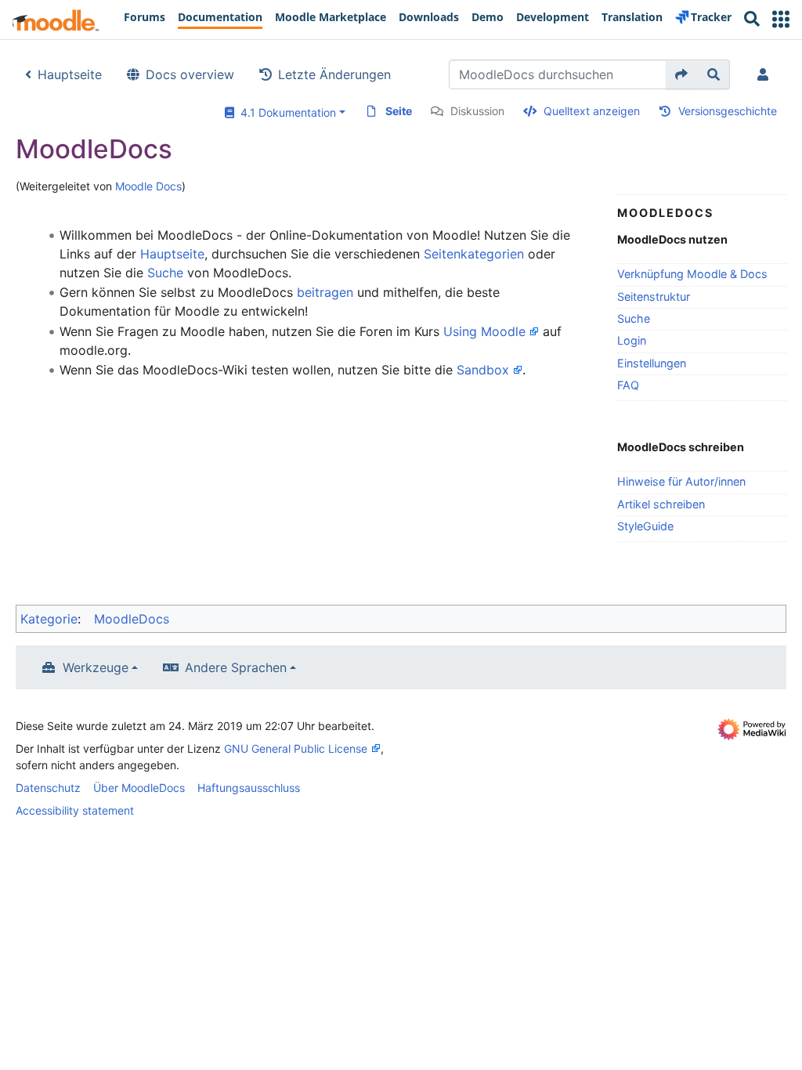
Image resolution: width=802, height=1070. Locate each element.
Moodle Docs (148, 186)
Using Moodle (484, 331)
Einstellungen (651, 363)
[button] (781, 19)
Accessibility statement (75, 810)
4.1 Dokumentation (285, 112)
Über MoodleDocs (139, 787)
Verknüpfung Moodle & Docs (692, 273)
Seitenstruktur (653, 296)
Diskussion (477, 110)
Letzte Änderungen (334, 74)
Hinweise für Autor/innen (681, 481)
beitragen (325, 292)
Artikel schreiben (661, 504)
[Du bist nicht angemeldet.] (766, 74)
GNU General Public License (295, 748)
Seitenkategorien (474, 254)
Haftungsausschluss (248, 787)
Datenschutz (48, 787)
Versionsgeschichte (727, 110)
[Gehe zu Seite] (682, 74)
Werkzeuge (95, 667)
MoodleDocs (131, 619)
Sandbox (483, 370)
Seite (398, 110)
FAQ (628, 385)
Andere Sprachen (236, 667)
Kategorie (49, 619)
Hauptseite (70, 74)
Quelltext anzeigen (592, 110)
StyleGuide (645, 526)
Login (631, 340)
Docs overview (190, 74)
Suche (633, 318)
